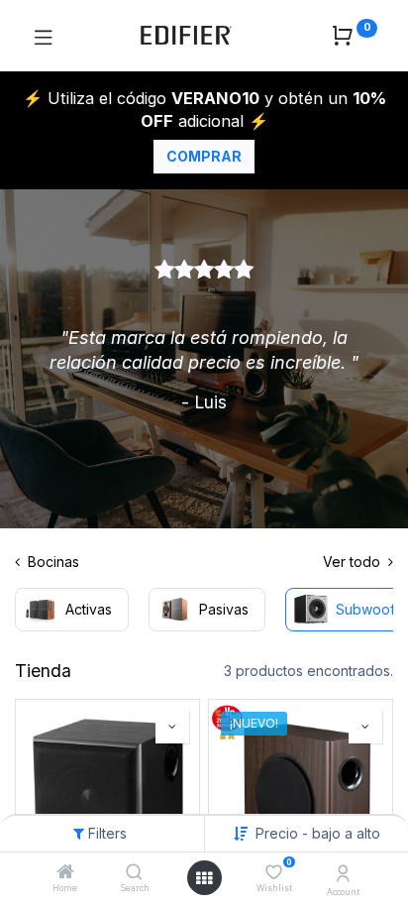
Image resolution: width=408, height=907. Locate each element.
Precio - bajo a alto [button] (317, 833)
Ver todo (353, 561)
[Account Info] (343, 873)
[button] (172, 726)
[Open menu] (204, 878)
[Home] (65, 872)
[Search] (134, 872)
